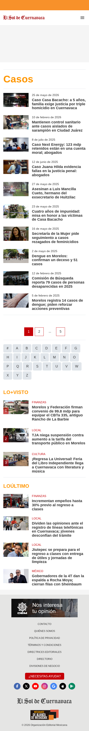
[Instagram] (44, 686)
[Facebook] (17, 686)
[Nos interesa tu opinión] (44, 608)
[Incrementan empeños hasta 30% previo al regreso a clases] (16, 502)
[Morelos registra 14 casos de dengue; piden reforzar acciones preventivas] (16, 302)
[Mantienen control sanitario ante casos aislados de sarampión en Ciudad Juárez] (16, 123)
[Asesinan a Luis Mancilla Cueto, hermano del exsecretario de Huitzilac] (16, 190)
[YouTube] (35, 686)
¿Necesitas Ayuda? (45, 676)
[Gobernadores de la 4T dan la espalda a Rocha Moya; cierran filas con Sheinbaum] (16, 577)
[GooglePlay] (72, 686)
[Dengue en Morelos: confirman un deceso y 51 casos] (16, 257)
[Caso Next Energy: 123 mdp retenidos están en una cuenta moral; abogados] (16, 146)
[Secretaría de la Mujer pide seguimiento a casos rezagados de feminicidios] (16, 235)
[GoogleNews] (53, 686)
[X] (26, 686)
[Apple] (62, 686)
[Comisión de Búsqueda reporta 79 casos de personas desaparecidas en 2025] (16, 279)
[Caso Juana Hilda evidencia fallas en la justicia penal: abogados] (16, 168)
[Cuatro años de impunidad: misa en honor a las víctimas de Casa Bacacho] (16, 213)
